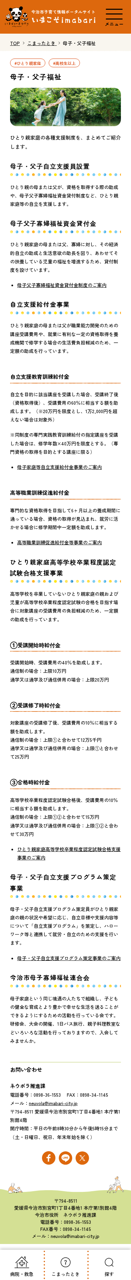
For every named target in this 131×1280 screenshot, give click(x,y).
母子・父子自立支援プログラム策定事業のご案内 (69, 958)
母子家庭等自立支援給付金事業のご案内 (59, 467)
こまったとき (65, 1274)
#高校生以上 (64, 63)
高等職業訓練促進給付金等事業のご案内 (59, 542)
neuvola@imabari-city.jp (53, 1103)
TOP (15, 43)
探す (109, 1274)
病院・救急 (22, 1274)
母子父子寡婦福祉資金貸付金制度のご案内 (61, 285)
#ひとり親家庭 (27, 63)
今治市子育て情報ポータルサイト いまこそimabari (51, 17)
